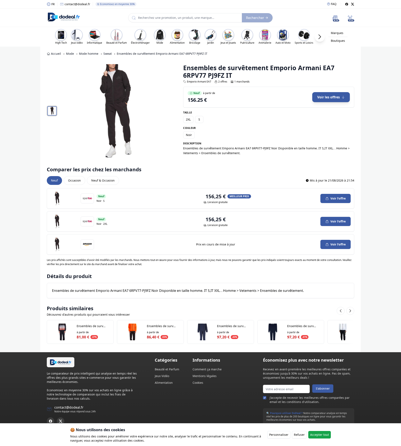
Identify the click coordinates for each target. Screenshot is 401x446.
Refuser (299, 435)
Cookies (198, 383)
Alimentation (164, 383)
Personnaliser (278, 435)
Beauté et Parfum (167, 369)
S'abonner (323, 388)
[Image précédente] (74, 111)
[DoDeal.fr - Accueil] (64, 17)
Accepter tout (319, 435)
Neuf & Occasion (103, 180)
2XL (188, 119)
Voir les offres (328, 97)
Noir (189, 135)
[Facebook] (346, 4)
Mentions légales (205, 376)
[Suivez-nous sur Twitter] (60, 421)
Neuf (54, 180)
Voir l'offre (338, 198)
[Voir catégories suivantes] (320, 37)
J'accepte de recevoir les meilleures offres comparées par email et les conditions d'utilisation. (310, 400)
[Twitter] (352, 4)
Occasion (74, 180)
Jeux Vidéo (162, 376)
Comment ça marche (207, 369)
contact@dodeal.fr (77, 4)
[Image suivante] (157, 111)
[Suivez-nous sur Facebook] (50, 421)
